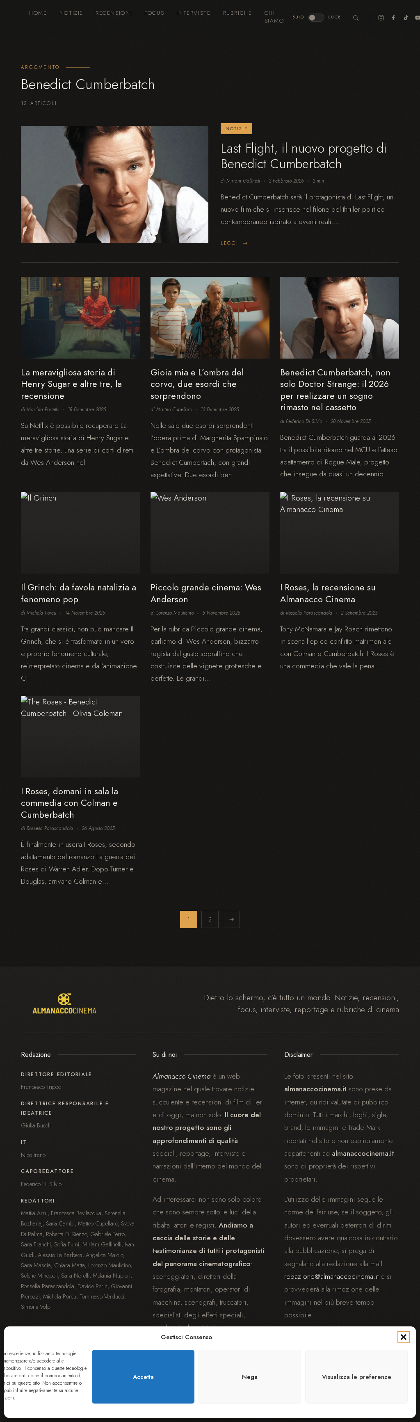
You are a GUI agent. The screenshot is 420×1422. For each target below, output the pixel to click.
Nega (250, 1376)
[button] (403, 1337)
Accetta (143, 1376)
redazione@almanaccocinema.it (331, 1276)
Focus (154, 13)
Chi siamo (274, 17)
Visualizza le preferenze (356, 1376)
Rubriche (237, 13)
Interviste (193, 13)
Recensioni (114, 13)
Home (38, 13)
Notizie (71, 13)
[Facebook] (393, 17)
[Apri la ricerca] (356, 17)
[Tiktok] (405, 17)
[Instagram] (381, 17)
